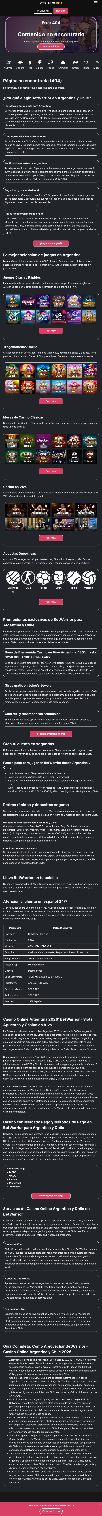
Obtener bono (51, 1511)
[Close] (100, 1504)
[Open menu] (96, 2)
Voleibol (89, 587)
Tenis (74, 587)
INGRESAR (43, 10)
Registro (61, 10)
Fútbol (43, 587)
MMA (58, 587)
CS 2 (28, 587)
